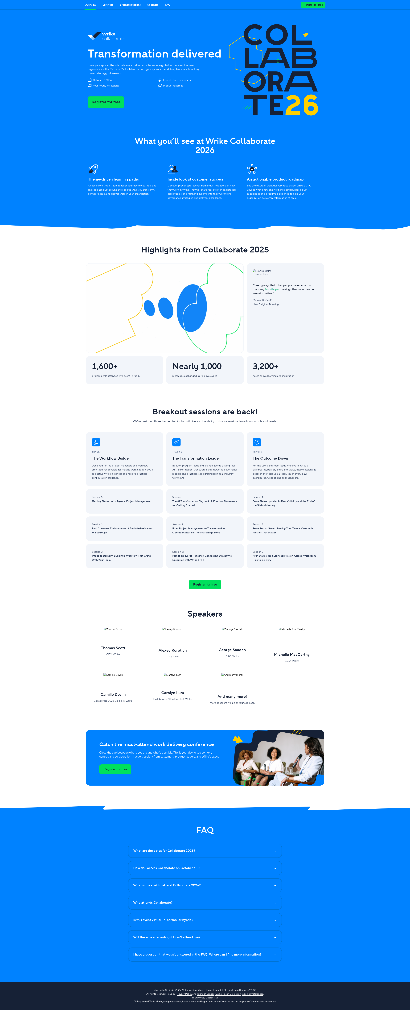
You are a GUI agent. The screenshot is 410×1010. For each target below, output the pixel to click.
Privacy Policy (184, 993)
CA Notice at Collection (228, 993)
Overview (90, 4)
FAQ (167, 4)
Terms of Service (205, 993)
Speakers (152, 4)
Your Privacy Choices (203, 997)
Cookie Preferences (252, 993)
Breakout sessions (130, 4)
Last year (108, 4)
